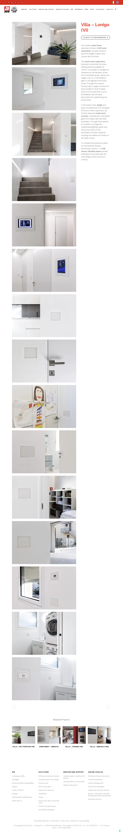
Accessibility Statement (41, 821)
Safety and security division (98, 790)
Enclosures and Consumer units (49, 802)
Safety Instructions (70, 785)
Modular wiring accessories (98, 776)
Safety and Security (46, 790)
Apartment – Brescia (49, 747)
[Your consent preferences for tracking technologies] (120, 831)
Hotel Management (95, 783)
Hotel (41, 797)
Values (14, 787)
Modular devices (94, 799)
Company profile (18, 776)
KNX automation (45, 787)
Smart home (43, 783)
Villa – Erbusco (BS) (99, 747)
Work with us (17, 801)
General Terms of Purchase (73, 782)
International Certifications (22, 797)
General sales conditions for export (74, 777)
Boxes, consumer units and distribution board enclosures (99, 795)
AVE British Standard (46, 810)
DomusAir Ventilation (96, 787)
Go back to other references (94, 37)
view (23, 734)
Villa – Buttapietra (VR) (23, 747)
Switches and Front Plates (49, 780)
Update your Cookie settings (80, 821)
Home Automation (95, 780)
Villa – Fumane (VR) (74, 747)
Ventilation (43, 794)
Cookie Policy (54, 821)
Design (14, 794)
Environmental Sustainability (23, 783)
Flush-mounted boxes (47, 806)
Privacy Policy (64, 821)
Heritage (15, 780)
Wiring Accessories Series (49, 776)
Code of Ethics (18, 790)
